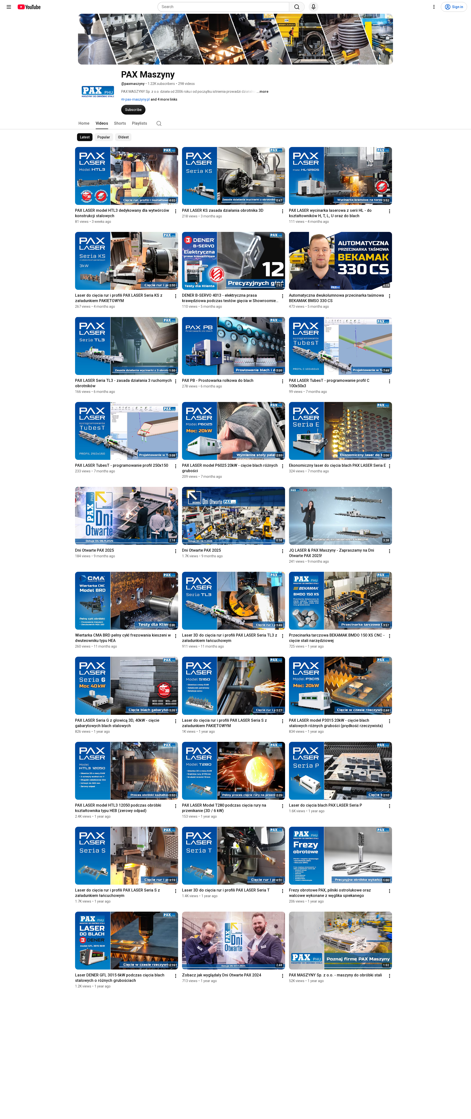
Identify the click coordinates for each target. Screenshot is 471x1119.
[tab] (84, 123)
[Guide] (9, 7)
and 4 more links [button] (164, 99)
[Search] (297, 7)
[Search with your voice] (313, 7)
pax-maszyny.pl (137, 99)
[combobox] (225, 7)
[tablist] (235, 123)
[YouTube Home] (29, 7)
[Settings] (434, 7)
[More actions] (176, 211)
